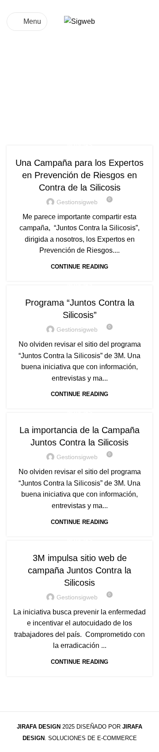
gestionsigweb (77, 202)
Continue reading (79, 266)
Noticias (79, 145)
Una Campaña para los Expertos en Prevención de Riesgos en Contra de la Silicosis (79, 175)
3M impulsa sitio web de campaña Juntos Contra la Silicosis (79, 570)
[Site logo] (79, 21)
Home (16, 104)
